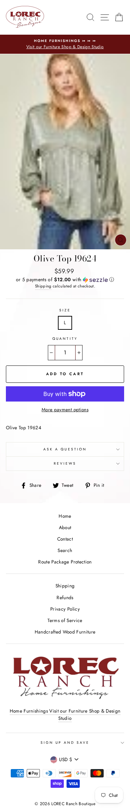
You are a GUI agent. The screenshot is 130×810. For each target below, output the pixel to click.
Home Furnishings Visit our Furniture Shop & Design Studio (65, 714)
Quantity (64, 338)
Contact (65, 538)
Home (65, 515)
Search (65, 550)
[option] (65, 44)
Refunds (65, 597)
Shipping (43, 286)
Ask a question (65, 449)
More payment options (65, 409)
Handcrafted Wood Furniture (65, 631)
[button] (65, 279)
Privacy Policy (65, 608)
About (65, 527)
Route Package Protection (65, 561)
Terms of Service (64, 620)
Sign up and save (65, 742)
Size (65, 310)
